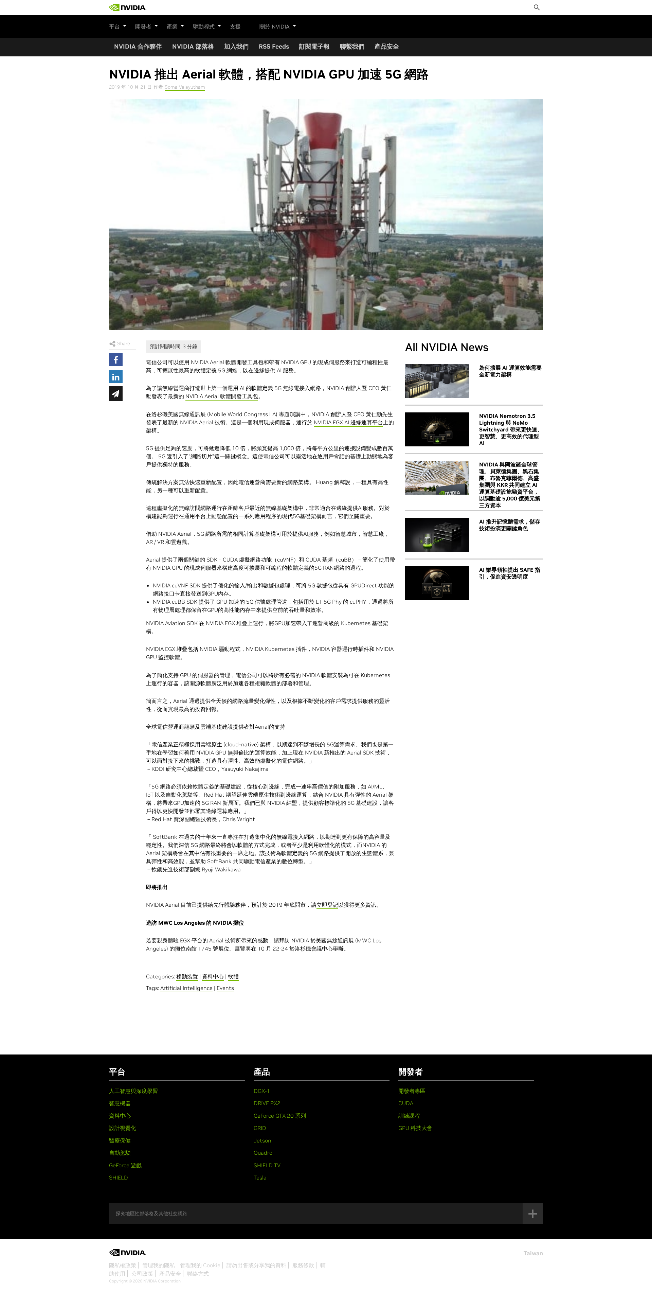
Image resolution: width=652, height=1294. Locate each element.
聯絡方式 (198, 1273)
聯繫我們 (352, 46)
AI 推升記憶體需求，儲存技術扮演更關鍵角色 (509, 525)
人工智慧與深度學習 (133, 1090)
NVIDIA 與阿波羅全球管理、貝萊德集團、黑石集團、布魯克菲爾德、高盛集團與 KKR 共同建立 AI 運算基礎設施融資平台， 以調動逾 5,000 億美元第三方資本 (509, 485)
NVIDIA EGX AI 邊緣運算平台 (348, 422)
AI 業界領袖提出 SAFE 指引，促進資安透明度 (509, 573)
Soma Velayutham (185, 87)
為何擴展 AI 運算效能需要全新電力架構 (510, 371)
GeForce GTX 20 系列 (280, 1115)
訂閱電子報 (314, 46)
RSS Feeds (274, 46)
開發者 (143, 26)
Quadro (263, 1152)
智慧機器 (120, 1103)
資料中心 (213, 976)
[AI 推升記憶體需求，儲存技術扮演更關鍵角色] (437, 535)
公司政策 (142, 1273)
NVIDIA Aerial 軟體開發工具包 (221, 396)
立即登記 (327, 904)
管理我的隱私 (158, 1265)
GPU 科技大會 (415, 1127)
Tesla (260, 1177)
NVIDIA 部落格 (193, 46)
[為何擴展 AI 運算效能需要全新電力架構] (437, 381)
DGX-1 (262, 1090)
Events (225, 988)
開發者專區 (411, 1090)
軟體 (233, 976)
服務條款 (303, 1265)
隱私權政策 (122, 1265)
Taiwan (533, 1253)
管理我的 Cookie (200, 1265)
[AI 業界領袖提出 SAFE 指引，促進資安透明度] (437, 583)
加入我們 (236, 46)
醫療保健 (120, 1140)
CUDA (405, 1103)
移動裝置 (187, 976)
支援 (235, 26)
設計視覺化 (122, 1127)
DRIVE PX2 (267, 1103)
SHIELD (118, 1177)
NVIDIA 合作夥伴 (138, 46)
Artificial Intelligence (186, 988)
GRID (260, 1127)
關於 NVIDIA (274, 26)
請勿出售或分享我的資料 (256, 1265)
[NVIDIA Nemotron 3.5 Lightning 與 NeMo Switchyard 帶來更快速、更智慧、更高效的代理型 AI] (437, 429)
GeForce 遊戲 (125, 1165)
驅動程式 (204, 26)
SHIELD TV (267, 1165)
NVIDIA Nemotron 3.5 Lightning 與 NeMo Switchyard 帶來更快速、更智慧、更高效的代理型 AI (511, 429)
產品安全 (387, 46)
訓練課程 (409, 1115)
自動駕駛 (120, 1152)
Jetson (262, 1140)
